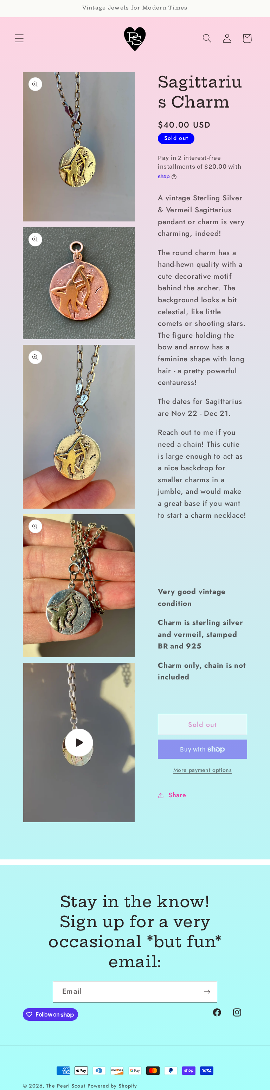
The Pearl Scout (65, 1085)
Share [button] (177, 795)
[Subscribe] (207, 991)
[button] (19, 38)
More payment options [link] (202, 770)
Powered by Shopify (112, 1085)
